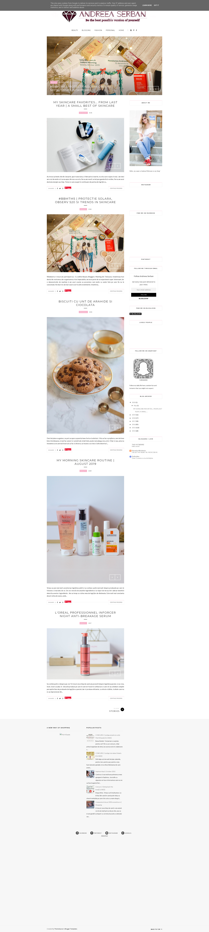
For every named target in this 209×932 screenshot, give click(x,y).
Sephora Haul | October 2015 (105, 771)
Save (69, 188)
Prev (150, 89)
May (135, 405)
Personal (110, 30)
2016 (133, 424)
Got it (156, 5)
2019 (133, 415)
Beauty (75, 30)
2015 (133, 428)
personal (83, 312)
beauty (83, 209)
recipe (53, 82)
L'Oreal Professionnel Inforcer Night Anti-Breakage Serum (85, 614)
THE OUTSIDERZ (138, 444)
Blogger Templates (71, 929)
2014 (133, 431)
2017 (133, 421)
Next (156, 89)
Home (121, 30)
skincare (83, 112)
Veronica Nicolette (139, 450)
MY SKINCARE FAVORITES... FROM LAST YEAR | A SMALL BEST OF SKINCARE (85, 104)
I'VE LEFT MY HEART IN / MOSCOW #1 (145, 452)
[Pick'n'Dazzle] (65, 735)
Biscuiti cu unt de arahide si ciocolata (67, 88)
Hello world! (136, 446)
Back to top (156, 929)
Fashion (98, 30)
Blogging (86, 30)
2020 (133, 402)
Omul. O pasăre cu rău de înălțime (142, 458)
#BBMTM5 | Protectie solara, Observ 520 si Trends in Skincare (85, 200)
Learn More (147, 5)
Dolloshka (135, 456)
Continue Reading (116, 188)
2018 (133, 418)
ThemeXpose (58, 929)
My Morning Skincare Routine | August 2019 (85, 462)
